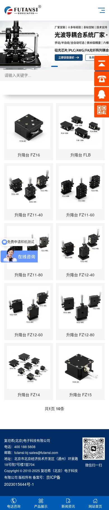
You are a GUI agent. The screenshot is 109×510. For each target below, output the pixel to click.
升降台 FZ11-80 (29, 274)
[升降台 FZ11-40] (28, 187)
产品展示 (41, 506)
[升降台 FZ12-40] (80, 247)
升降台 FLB (80, 155)
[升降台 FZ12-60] (28, 307)
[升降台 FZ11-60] (80, 187)
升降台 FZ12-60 (29, 334)
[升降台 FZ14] (28, 367)
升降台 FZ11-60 (80, 214)
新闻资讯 (68, 506)
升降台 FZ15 (80, 394)
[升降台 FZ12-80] (80, 307)
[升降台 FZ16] (28, 127)
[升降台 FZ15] (80, 367)
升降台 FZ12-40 (80, 274)
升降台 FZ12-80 (80, 334)
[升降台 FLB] (80, 127)
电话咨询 (13, 506)
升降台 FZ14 (29, 394)
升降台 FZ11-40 (29, 214)
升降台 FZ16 (29, 155)
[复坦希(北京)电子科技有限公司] (22, 9)
